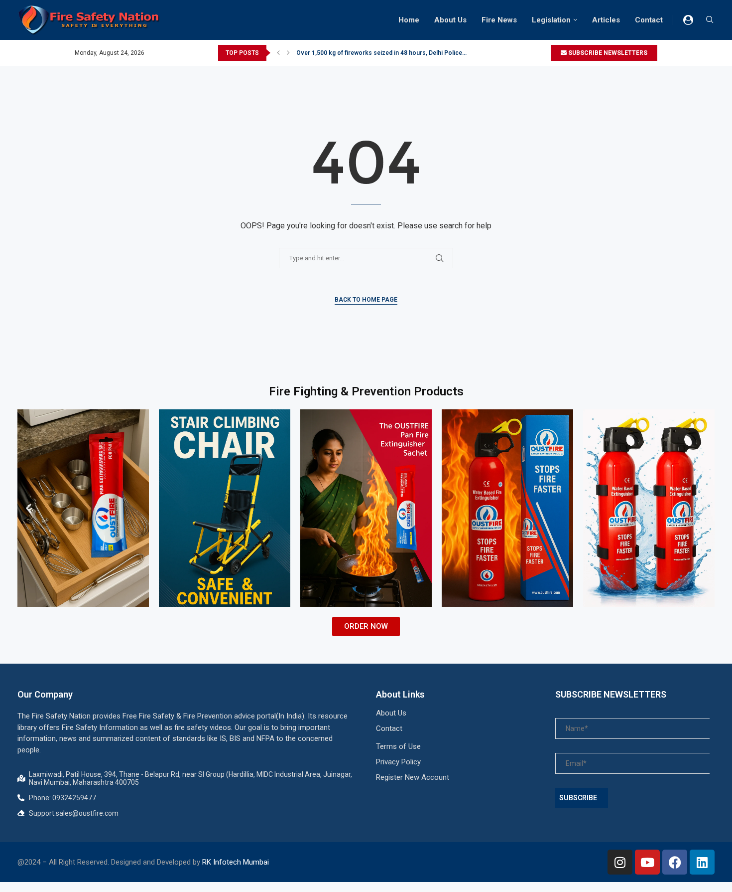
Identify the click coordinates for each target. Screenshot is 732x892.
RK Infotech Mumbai (235, 862)
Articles (606, 19)
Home (408, 19)
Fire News (499, 19)
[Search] (710, 20)
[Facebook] (674, 862)
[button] (278, 53)
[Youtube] (647, 862)
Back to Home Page (366, 299)
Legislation (551, 19)
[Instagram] (620, 862)
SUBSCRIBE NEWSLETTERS (607, 52)
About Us (450, 19)
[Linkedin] (702, 862)
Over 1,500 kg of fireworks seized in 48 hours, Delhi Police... (381, 52)
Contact (649, 19)
